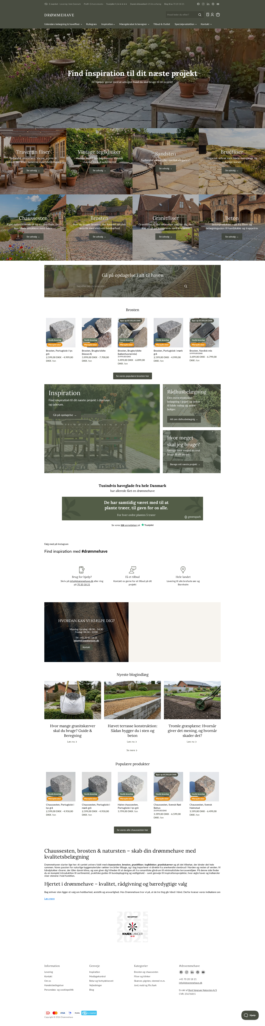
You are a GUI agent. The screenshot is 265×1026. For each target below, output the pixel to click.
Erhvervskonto (93, 4)
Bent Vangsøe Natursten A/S (202, 990)
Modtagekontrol (97, 976)
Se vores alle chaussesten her (132, 829)
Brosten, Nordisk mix (201, 350)
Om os (47, 980)
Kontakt (205, 24)
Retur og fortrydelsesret (101, 980)
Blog (91, 989)
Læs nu (71, 741)
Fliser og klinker (142, 976)
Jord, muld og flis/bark (145, 985)
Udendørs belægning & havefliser (62, 24)
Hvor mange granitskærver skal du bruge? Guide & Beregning (72, 731)
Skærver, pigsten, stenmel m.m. (149, 980)
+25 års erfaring (145, 4)
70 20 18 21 (174, 4)
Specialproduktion (185, 24)
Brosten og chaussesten (146, 971)
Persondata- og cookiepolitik (59, 989)
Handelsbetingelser (54, 985)
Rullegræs (91, 24)
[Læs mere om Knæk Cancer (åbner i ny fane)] (132, 927)
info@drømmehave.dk (81, 581)
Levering (48, 971)
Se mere (131, 750)
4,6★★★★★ (116, 4)
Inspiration (107, 24)
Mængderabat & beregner (133, 24)
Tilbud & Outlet (161, 24)
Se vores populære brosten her (132, 375)
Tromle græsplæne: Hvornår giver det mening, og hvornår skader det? (192, 731)
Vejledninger (95, 985)
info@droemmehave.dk (86, 640)
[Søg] (200, 14)
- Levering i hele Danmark (65, 4)
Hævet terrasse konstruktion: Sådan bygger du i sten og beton (132, 731)
